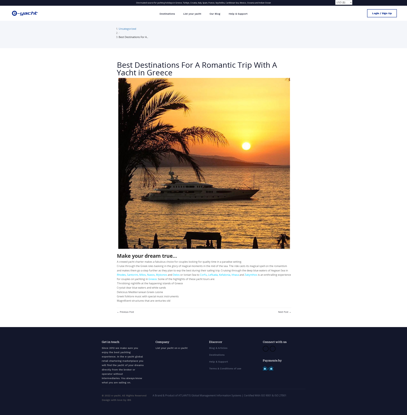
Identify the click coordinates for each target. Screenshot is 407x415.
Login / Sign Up (382, 13)
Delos (176, 275)
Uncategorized (127, 29)
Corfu (203, 275)
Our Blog (215, 13)
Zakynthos (251, 275)
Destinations (167, 13)
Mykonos (161, 275)
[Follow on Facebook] (266, 349)
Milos (142, 275)
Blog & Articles (218, 347)
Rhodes (121, 275)
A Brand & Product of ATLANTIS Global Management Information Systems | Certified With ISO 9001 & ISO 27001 (219, 395)
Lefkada (213, 275)
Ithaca (235, 275)
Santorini (132, 275)
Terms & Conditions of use (225, 368)
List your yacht (192, 13)
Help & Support (238, 13)
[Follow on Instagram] (273, 349)
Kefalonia (224, 275)
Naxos (151, 275)
